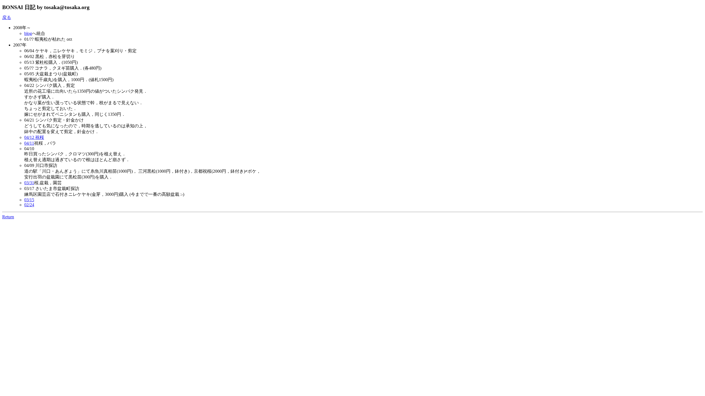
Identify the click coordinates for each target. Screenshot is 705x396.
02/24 (29, 204)
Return (8, 217)
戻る (6, 17)
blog (28, 33)
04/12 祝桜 (34, 137)
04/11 (29, 143)
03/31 (29, 182)
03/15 (29, 199)
